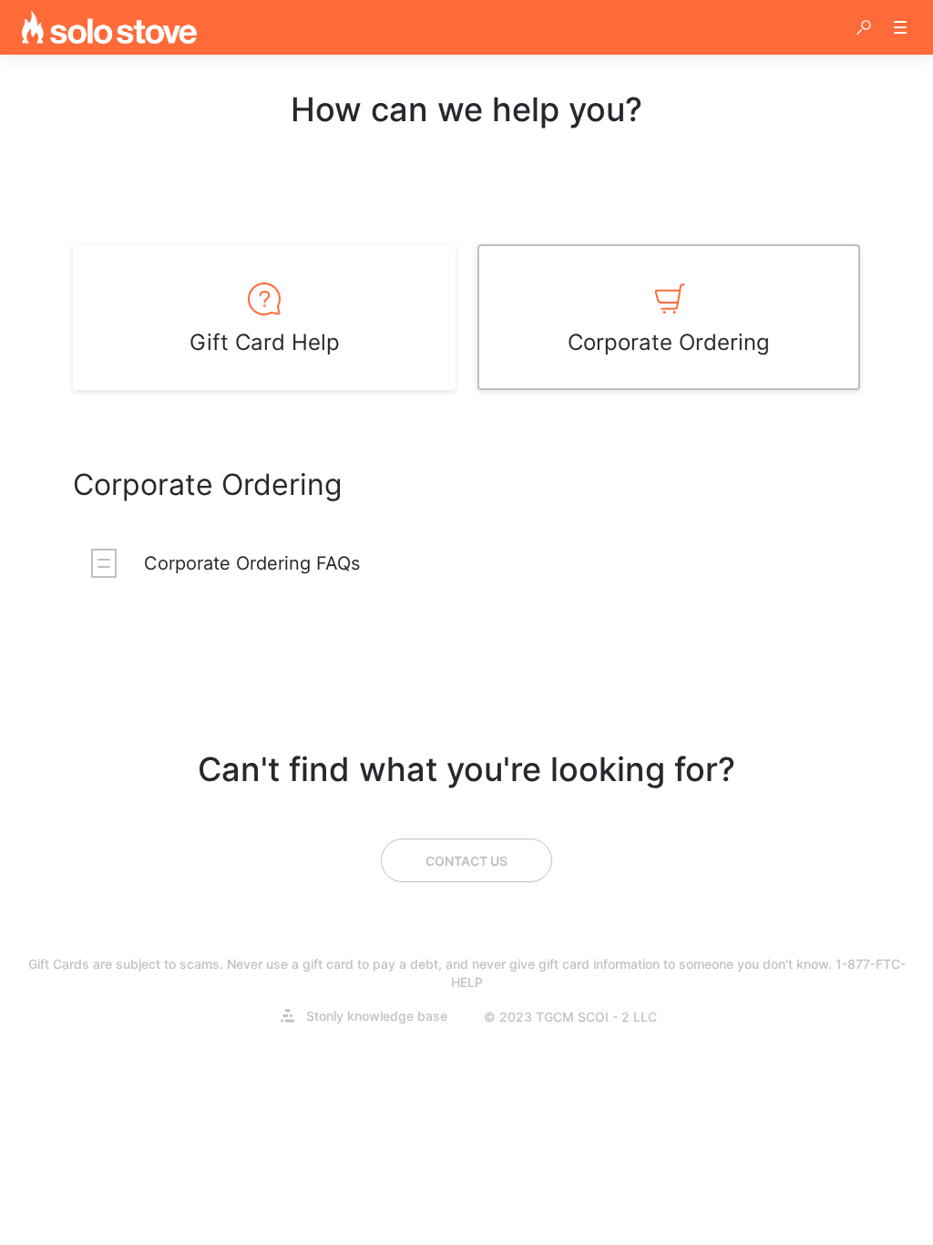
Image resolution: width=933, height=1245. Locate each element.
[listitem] (264, 317)
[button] (864, 27)
